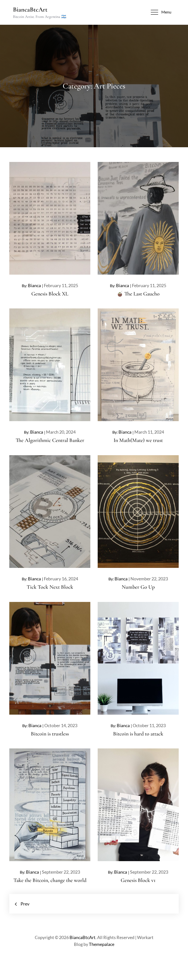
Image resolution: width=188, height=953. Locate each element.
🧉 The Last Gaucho (138, 294)
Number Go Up (138, 587)
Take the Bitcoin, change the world (49, 880)
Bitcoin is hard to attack (138, 734)
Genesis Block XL (49, 294)
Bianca (34, 285)
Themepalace (101, 944)
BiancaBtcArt (30, 9)
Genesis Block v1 (138, 880)
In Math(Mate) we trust (138, 440)
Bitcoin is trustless (50, 734)
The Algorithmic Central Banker (50, 440)
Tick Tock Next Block (50, 587)
